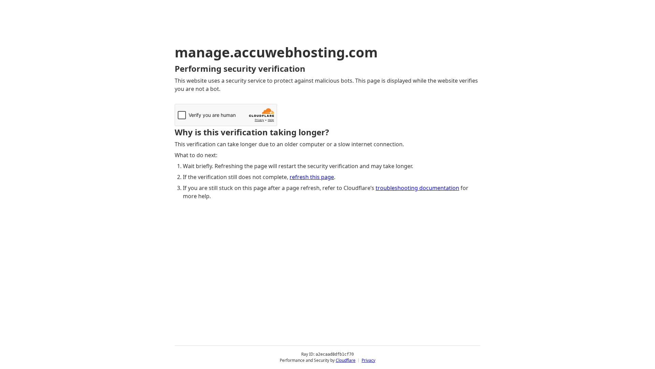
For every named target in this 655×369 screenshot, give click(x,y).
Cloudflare (345, 360)
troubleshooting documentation (417, 188)
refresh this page (312, 177)
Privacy (368, 360)
